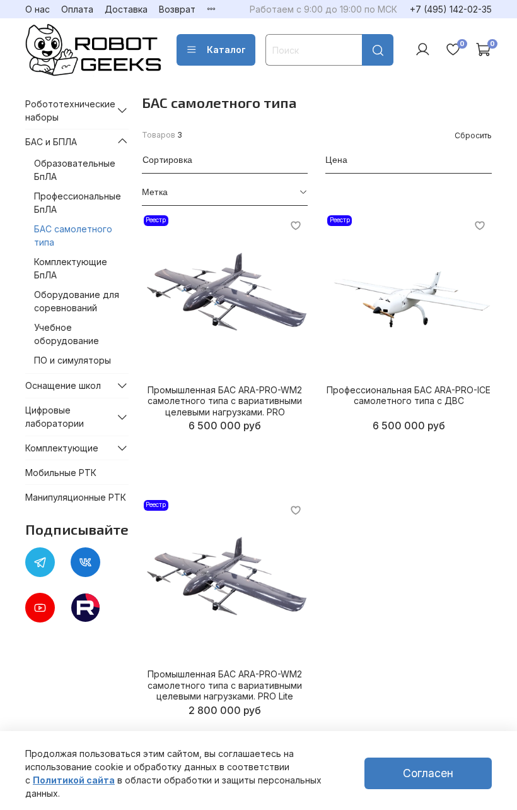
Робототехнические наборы (68, 110)
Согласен (428, 773)
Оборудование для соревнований (76, 301)
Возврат (177, 9)
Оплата (77, 9)
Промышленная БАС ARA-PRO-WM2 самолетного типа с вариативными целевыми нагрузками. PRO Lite (225, 685)
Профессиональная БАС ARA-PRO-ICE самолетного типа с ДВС (409, 395)
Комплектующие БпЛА (70, 268)
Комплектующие (61, 448)
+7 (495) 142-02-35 (451, 9)
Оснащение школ (63, 385)
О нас (37, 9)
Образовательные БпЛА (74, 170)
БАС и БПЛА (51, 141)
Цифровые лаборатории (54, 417)
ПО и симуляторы (72, 360)
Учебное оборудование (66, 334)
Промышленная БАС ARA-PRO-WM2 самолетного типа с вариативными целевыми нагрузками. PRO (225, 400)
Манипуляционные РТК (75, 497)
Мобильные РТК (60, 472)
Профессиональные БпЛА (77, 203)
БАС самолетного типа (73, 235)
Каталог (226, 49)
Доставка (126, 9)
